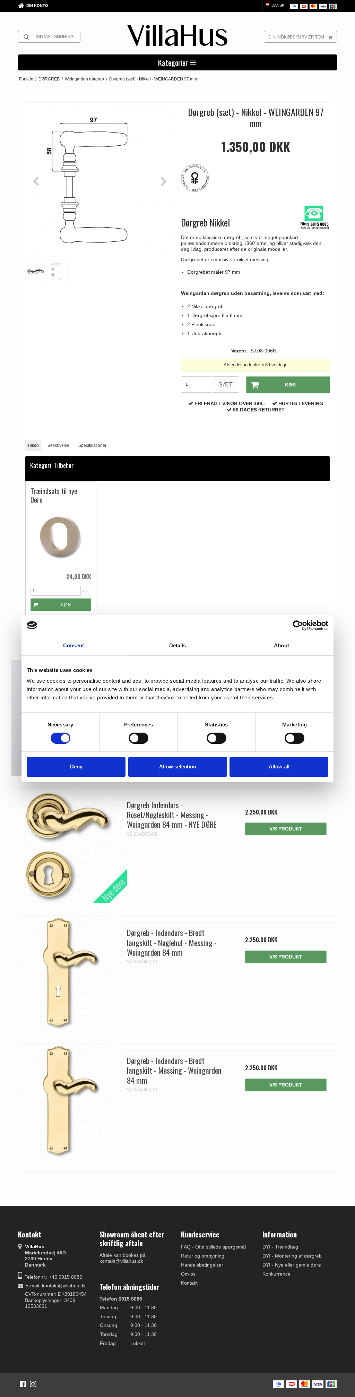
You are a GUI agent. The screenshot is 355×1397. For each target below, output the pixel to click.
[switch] (138, 738)
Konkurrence (276, 1274)
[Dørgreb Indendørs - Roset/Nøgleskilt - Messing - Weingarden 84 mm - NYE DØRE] (69, 846)
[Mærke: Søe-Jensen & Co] (198, 181)
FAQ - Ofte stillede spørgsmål (213, 1247)
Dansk (277, 5)
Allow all (279, 766)
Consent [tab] (73, 645)
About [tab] (281, 645)
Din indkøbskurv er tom (296, 37)
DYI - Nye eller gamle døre (291, 1265)
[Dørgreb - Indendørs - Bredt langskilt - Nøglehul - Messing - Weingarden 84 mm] (69, 973)
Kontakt (189, 1283)
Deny (76, 766)
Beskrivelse (58, 445)
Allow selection (177, 766)
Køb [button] (290, 384)
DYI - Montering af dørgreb (292, 1256)
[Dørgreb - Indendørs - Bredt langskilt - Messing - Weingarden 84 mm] (69, 1101)
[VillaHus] (177, 35)
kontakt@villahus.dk (64, 1285)
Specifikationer (92, 445)
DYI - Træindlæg (280, 1247)
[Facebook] (23, 1384)
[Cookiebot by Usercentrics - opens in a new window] (298, 625)
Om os (188, 1274)
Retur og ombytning (202, 1256)
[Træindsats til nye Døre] (61, 538)
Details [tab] (177, 645)
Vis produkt (285, 829)
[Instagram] (33, 1384)
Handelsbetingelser (202, 1265)
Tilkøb (33, 445)
